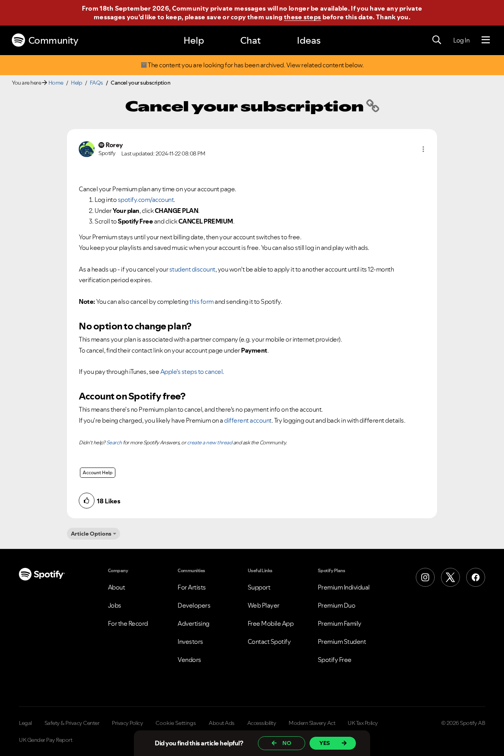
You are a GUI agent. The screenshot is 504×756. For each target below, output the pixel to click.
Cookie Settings (176, 722)
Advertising (193, 623)
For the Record (128, 623)
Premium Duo (337, 605)
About (116, 587)
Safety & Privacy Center (72, 722)
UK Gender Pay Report (45, 739)
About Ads (222, 722)
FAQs (96, 83)
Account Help (98, 472)
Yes (324, 743)
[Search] (436, 40)
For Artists (192, 587)
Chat (250, 40)
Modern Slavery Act (312, 722)
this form (201, 301)
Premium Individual (344, 587)
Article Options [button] (91, 534)
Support (259, 587)
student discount (192, 269)
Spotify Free (335, 659)
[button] (423, 149)
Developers (194, 605)
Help (193, 40)
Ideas (309, 40)
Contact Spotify (269, 641)
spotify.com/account (146, 199)
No (286, 743)
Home (55, 83)
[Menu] (485, 40)
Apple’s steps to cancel (191, 371)
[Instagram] (425, 577)
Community (53, 40)
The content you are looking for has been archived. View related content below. (255, 65)
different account (248, 420)
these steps (302, 17)
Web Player (264, 605)
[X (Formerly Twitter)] (450, 577)
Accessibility (261, 722)
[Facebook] (475, 577)
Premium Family (339, 623)
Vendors (189, 659)
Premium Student (342, 641)
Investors (190, 641)
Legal (25, 722)
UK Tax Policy (363, 722)
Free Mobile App (271, 623)
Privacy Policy (127, 722)
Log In (461, 40)
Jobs (114, 605)
